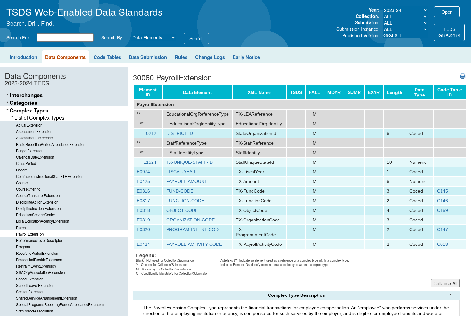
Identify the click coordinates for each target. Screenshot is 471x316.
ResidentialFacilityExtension (39, 259)
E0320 (143, 229)
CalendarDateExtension (35, 157)
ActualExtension (29, 125)
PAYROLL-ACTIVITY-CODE (194, 244)
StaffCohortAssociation (34, 310)
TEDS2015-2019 (449, 32)
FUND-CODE (179, 191)
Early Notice (246, 57)
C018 (442, 244)
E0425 (143, 181)
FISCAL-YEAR (180, 171)
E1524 (149, 162)
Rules (181, 57)
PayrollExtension (30, 234)
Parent (21, 227)
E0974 (143, 171)
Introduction (23, 57)
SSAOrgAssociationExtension (40, 272)
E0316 (143, 191)
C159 (442, 210)
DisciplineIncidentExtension (38, 208)
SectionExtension (30, 291)
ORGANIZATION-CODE (190, 219)
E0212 (149, 133)
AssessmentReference (34, 137)
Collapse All (445, 283)
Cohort (21, 169)
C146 (442, 200)
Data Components (65, 57)
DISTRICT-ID (179, 133)
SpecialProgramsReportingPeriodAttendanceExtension (60, 304)
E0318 (143, 210)
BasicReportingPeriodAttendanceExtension (50, 144)
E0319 (143, 219)
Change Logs (210, 57)
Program (23, 246)
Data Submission (148, 57)
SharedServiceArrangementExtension (46, 298)
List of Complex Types (39, 117)
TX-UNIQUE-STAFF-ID (189, 162)
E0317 (143, 200)
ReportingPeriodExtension (37, 253)
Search (196, 38)
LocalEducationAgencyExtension (42, 221)
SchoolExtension (29, 278)
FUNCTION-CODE (185, 200)
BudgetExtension (29, 150)
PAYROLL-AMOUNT (186, 181)
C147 (442, 229)
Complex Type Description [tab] (297, 295)
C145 (442, 191)
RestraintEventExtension (36, 266)
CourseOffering (28, 189)
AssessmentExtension (34, 131)
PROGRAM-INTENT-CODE (193, 229)
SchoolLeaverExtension (35, 285)
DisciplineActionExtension (37, 201)
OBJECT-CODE (182, 210)
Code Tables (107, 57)
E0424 (143, 244)
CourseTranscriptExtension (38, 195)
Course (22, 182)
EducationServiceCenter (35, 214)
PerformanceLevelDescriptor (39, 240)
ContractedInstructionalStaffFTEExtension (49, 176)
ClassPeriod (26, 163)
